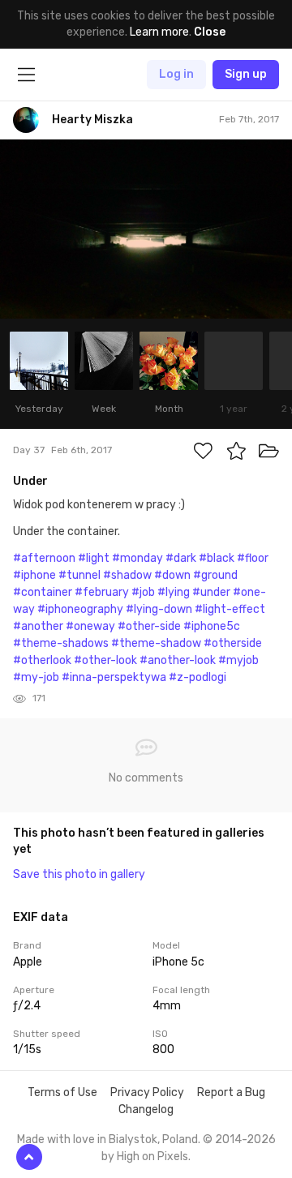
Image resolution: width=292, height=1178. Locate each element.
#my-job (36, 677)
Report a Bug (231, 1092)
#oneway (90, 626)
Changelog (146, 1109)
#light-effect (230, 609)
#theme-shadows (61, 643)
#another (38, 626)
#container (42, 592)
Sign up (246, 74)
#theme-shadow (156, 643)
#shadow (127, 575)
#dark (180, 558)
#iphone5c (211, 626)
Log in (176, 74)
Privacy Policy (147, 1092)
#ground (215, 575)
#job (143, 592)
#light (94, 558)
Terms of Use (62, 1092)
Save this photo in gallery (79, 874)
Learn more (159, 32)
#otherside (233, 643)
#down (172, 575)
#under (211, 592)
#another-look (178, 660)
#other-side (149, 626)
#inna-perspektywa (114, 677)
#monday (137, 558)
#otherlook (42, 660)
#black (216, 558)
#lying (173, 592)
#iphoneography (80, 609)
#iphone (34, 575)
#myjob (238, 660)
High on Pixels (152, 1156)
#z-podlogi (197, 677)
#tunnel (79, 575)
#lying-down (159, 609)
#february (102, 592)
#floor (252, 558)
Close (209, 32)
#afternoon (44, 558)
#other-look (105, 660)
